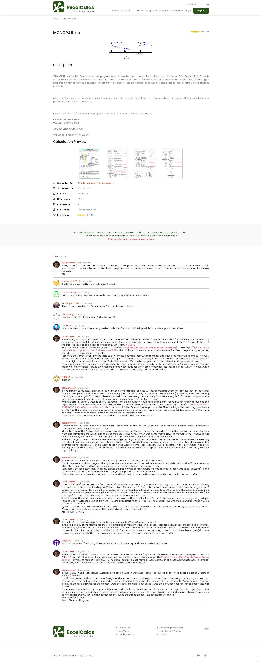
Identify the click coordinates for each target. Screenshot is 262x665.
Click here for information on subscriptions (131, 239)
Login (188, 10)
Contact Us (190, 4)
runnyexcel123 (69, 281)
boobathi (67, 325)
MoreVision (124, 631)
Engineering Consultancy (171, 627)
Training (163, 634)
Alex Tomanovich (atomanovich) (95, 183)
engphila (66, 540)
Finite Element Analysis (170, 631)
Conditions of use (127, 634)
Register (201, 10)
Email (206, 628)
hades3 (66, 376)
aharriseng (68, 314)
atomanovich (69, 262)
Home (114, 10)
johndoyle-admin (71, 303)
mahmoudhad (69, 292)
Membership (124, 627)
